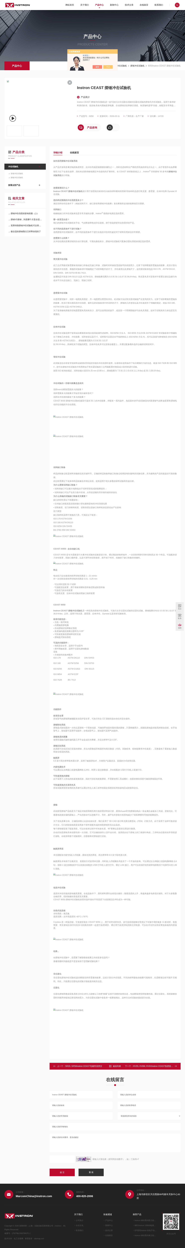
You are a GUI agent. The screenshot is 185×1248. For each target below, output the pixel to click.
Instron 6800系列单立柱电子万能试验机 (146, 1235)
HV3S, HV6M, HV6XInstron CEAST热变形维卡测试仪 (157, 1066)
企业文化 (79, 1225)
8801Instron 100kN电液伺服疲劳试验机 (146, 1225)
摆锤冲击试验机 (137, 66)
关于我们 (84, 5)
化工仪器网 (18, 1238)
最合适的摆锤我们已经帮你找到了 (26, 231)
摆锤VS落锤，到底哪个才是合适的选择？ (26, 219)
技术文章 (129, 5)
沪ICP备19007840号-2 (21, 1233)
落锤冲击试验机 (17, 174)
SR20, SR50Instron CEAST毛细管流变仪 (83, 1066)
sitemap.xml (39, 1238)
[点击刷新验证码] (83, 1159)
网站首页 (69, 5)
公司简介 (79, 1220)
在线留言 (144, 5)
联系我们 (159, 5)
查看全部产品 (14, 185)
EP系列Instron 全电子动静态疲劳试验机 (146, 1230)
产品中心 (99, 5)
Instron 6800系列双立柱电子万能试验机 (146, 1220)
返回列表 (117, 1066)
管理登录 (28, 1238)
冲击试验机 (122, 66)
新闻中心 (114, 5)
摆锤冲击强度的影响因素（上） (25, 213)
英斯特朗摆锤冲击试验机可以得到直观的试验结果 (26, 225)
